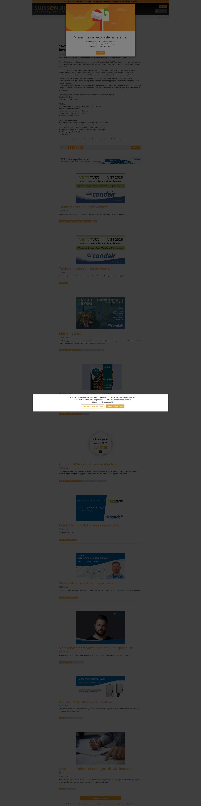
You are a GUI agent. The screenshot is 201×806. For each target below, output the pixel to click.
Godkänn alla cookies (115, 406)
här (112, 402)
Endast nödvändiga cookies (93, 406)
